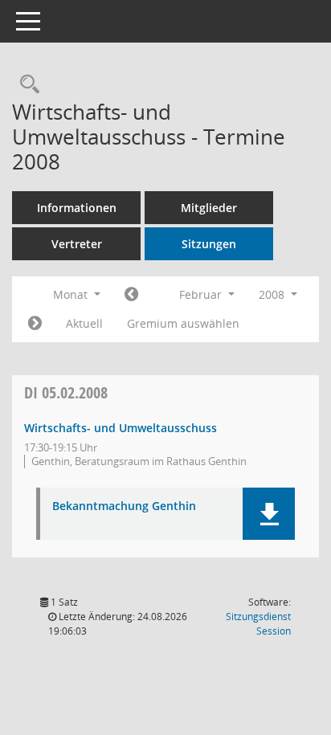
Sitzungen (209, 243)
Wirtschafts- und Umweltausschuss (120, 427)
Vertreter (76, 243)
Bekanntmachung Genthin (124, 506)
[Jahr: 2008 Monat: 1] (131, 294)
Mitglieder (209, 207)
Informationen (76, 207)
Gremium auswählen (183, 323)
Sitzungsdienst (258, 624)
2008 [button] (273, 294)
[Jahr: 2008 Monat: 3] (35, 323)
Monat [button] (72, 294)
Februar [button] (202, 294)
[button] (269, 514)
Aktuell (84, 323)
